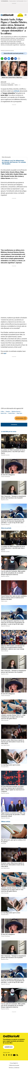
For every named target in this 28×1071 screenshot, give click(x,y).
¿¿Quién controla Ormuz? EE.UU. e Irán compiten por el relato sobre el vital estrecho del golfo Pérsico (13, 716)
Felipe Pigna (19, 413)
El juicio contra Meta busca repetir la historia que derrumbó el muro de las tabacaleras (12, 741)
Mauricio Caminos (5, 576)
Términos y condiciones (14, 1067)
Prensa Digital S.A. (14, 1063)
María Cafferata (4, 650)
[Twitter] (12, 58)
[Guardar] (19, 58)
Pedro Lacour (4, 601)
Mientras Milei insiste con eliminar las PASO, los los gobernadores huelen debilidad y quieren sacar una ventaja (12, 647)
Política (2, 411)
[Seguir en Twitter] (4, 1055)
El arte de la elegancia (8, 475)
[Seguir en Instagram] (11, 1055)
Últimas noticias (5, 821)
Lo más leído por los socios (8, 431)
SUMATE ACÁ (8, 1047)
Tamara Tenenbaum (5, 476)
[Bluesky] (8, 58)
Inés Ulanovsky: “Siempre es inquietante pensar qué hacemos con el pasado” (13, 497)
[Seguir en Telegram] (8, 1055)
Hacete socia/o (20, 15)
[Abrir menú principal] (26, 15)
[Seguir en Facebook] (6, 1055)
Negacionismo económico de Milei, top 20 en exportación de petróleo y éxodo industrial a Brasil (13, 814)
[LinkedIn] (15, 58)
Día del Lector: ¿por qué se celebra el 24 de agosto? (13, 840)
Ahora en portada (6, 528)
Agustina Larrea (4, 499)
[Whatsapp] (2, 58)
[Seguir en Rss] (17, 1055)
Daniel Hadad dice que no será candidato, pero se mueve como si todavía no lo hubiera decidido (14, 597)
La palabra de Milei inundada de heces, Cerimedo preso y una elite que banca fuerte (13, 451)
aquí (5, 353)
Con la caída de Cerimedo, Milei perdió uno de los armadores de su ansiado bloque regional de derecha (13, 572)
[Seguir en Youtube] (14, 1055)
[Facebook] (5, 58)
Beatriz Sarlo (3, 413)
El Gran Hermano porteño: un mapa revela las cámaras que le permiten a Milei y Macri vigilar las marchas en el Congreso (12, 788)
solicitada (16, 91)
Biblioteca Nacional (16, 411)
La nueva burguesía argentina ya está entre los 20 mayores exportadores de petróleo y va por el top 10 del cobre (12, 521)
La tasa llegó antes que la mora (10, 765)
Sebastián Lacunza (5, 455)
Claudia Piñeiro (11, 413)
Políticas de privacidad (14, 1065)
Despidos (8, 411)
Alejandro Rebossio (5, 524)
